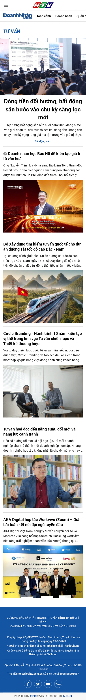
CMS (37, 696)
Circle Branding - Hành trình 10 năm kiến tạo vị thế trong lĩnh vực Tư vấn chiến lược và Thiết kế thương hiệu (42, 338)
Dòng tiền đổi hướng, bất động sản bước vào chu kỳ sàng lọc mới (43, 109)
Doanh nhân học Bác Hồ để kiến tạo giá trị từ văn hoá (42, 156)
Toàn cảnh (44, 16)
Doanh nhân (63, 16)
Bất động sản (42, 141)
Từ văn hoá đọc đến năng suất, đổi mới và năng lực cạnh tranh (39, 432)
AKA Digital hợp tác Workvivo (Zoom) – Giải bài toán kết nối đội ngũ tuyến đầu (41, 522)
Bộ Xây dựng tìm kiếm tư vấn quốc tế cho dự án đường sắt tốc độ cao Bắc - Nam (41, 247)
